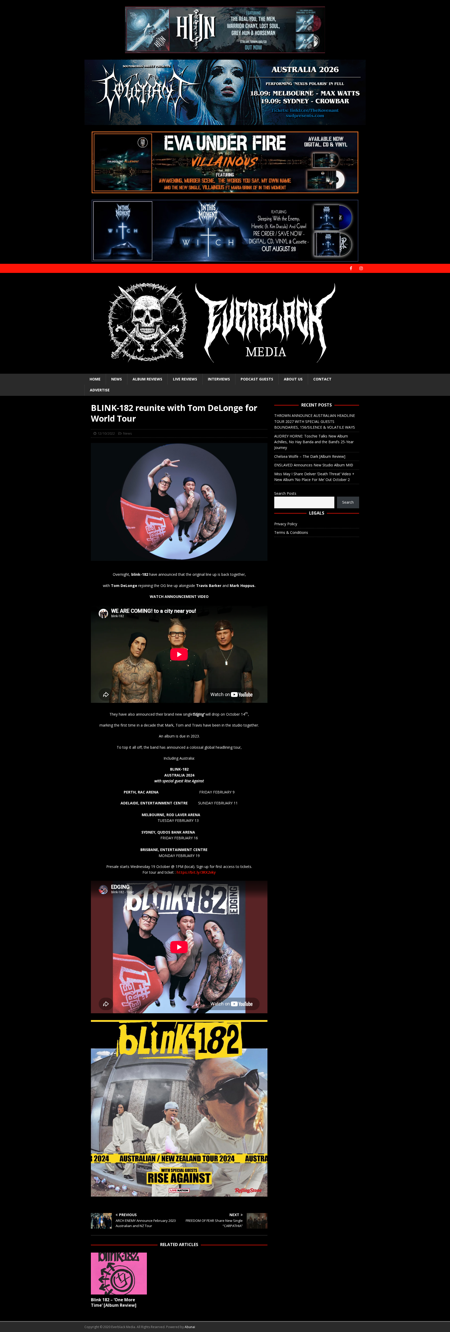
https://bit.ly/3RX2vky (196, 872)
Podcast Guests (257, 379)
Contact (322, 379)
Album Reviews (147, 379)
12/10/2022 (106, 433)
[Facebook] (350, 268)
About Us (293, 379)
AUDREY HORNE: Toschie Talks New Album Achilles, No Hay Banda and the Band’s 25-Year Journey (314, 442)
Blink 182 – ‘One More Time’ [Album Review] (113, 1302)
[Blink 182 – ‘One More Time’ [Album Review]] (119, 1274)
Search (348, 502)
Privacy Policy (285, 523)
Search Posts (285, 493)
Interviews (219, 379)
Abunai (190, 1327)
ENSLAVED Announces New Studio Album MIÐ (313, 464)
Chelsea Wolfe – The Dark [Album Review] (309, 456)
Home (95, 379)
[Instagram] (361, 268)
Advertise (100, 389)
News (116, 379)
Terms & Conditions (291, 532)
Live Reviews (185, 379)
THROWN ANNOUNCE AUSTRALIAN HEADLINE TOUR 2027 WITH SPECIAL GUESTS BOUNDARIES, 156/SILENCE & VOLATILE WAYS (314, 421)
